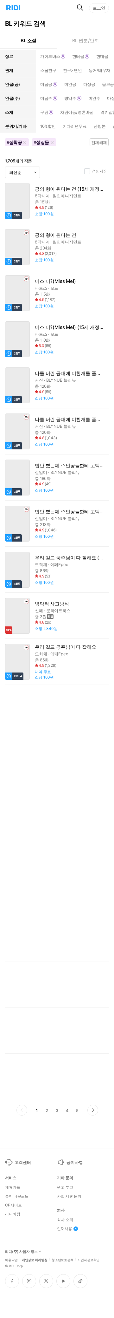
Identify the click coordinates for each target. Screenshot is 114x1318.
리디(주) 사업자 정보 (21, 1252)
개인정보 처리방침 (35, 1259)
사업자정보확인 (88, 1259)
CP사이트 (13, 1205)
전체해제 (99, 142)
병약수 (70, 98)
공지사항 (74, 1162)
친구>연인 (72, 70)
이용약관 (11, 1259)
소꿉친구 (48, 70)
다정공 (89, 84)
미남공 (46, 84)
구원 (44, 112)
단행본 (99, 126)
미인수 (94, 98)
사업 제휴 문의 (69, 1196)
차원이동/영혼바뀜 (76, 112)
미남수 (46, 98)
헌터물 (78, 56)
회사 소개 (65, 1220)
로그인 (99, 7)
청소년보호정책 (62, 1259)
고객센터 (23, 1162)
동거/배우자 (99, 70)
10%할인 (48, 126)
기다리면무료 (74, 126)
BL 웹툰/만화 (85, 41)
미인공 (70, 84)
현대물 (102, 56)
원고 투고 (65, 1187)
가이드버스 (50, 56)
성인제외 (100, 171)
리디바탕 (12, 1214)
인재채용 (64, 1228)
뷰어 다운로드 (16, 1196)
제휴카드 (12, 1187)
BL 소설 (28, 41)
